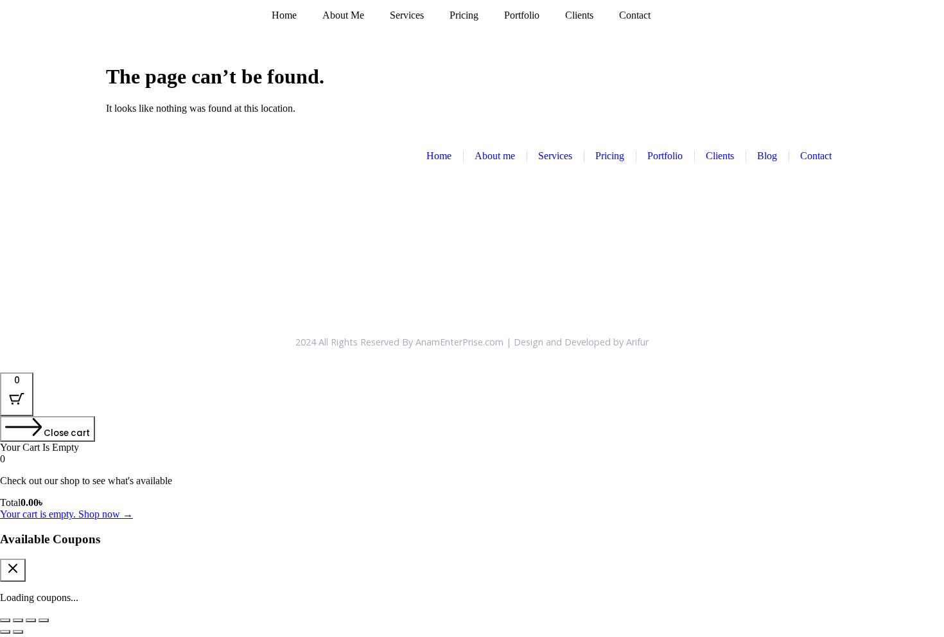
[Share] (31, 620)
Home (284, 15)
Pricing (464, 15)
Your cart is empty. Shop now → (66, 514)
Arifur (637, 342)
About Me (343, 15)
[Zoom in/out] (5, 620)
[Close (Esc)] (44, 620)
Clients (579, 15)
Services (407, 15)
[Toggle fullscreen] (18, 620)
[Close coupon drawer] (13, 570)
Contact (635, 15)
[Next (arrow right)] (18, 632)
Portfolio (521, 15)
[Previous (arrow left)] (5, 632)
